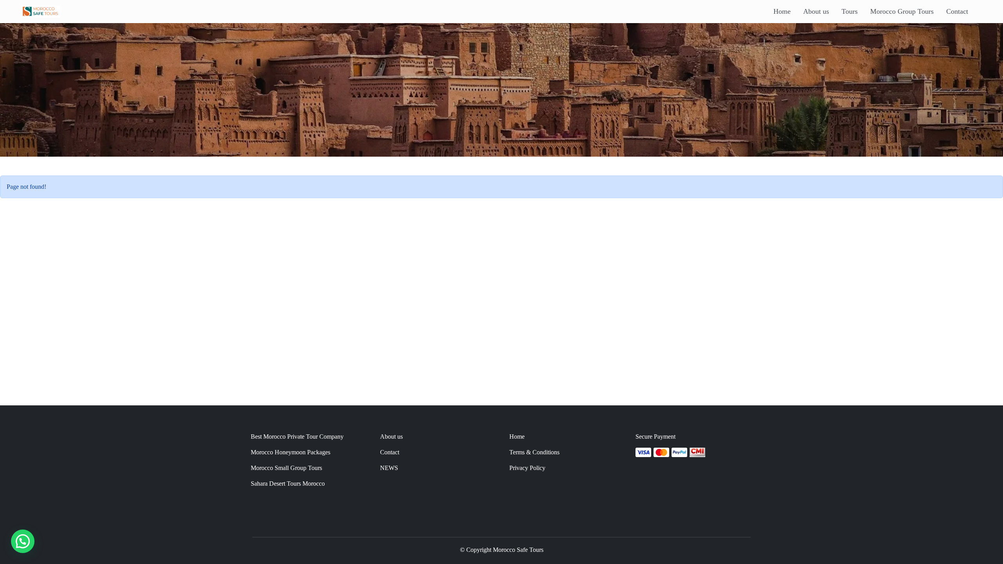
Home (782, 11)
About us (816, 11)
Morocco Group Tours (902, 11)
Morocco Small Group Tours (286, 468)
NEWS (389, 468)
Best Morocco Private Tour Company (297, 436)
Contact (957, 11)
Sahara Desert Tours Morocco (288, 483)
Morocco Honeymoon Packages (290, 452)
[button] (22, 541)
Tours (850, 11)
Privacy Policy (527, 468)
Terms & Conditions (534, 452)
